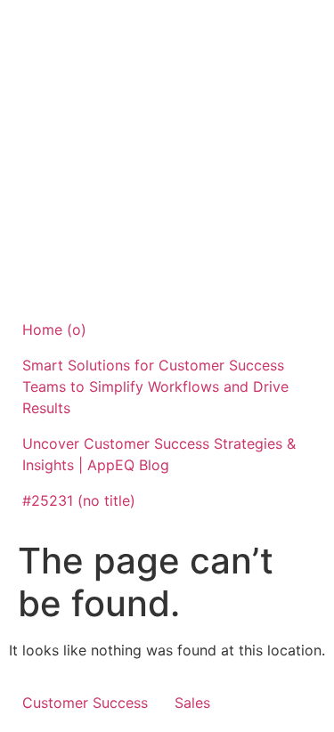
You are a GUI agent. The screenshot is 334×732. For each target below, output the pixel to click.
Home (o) (54, 329)
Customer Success (85, 703)
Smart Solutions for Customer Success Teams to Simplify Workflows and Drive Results (155, 386)
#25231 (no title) (78, 500)
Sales (192, 703)
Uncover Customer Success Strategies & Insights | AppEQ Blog (159, 454)
